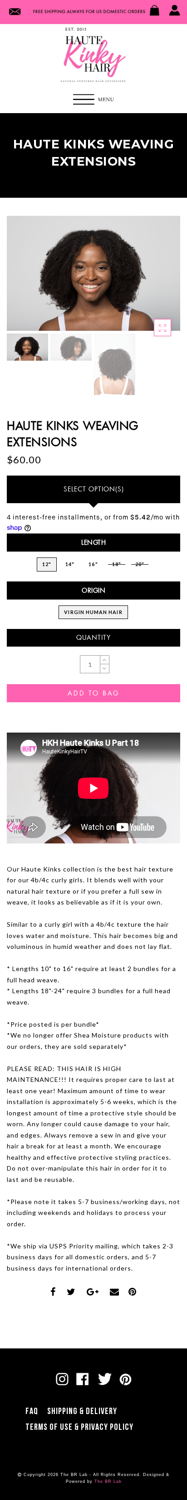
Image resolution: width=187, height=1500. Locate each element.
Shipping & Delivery (82, 1411)
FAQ (31, 1411)
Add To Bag (93, 693)
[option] (93, 273)
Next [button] (152, 279)
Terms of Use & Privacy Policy (79, 1427)
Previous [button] (23, 278)
